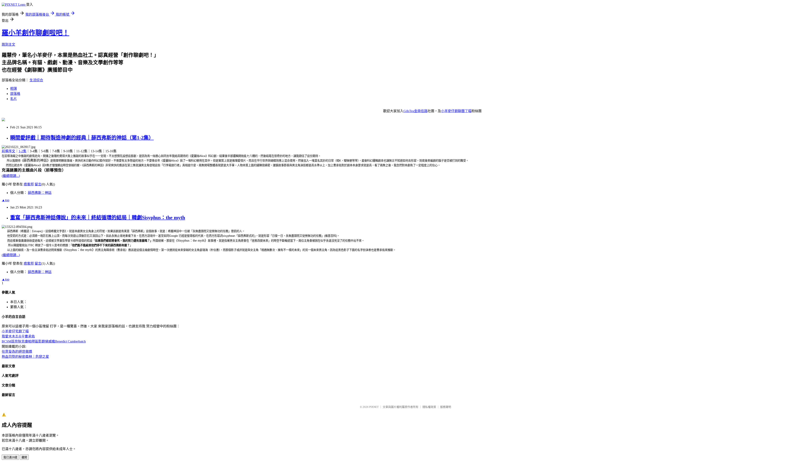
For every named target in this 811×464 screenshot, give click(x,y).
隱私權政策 (429, 406)
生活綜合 (36, 80)
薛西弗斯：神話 (40, 193)
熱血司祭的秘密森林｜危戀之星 (25, 356)
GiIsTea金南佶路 (401, 111)
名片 (13, 99)
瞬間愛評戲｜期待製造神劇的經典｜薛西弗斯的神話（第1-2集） (82, 137)
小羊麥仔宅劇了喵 (15, 331)
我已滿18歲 (10, 457)
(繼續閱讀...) (11, 176)
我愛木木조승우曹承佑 (18, 336)
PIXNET (374, 406)
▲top (5, 200)
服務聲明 (445, 406)
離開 (24, 457)
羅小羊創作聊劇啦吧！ (35, 33)
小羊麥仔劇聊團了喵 (442, 111)
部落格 (15, 93)
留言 (38, 184)
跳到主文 (8, 44)
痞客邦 (29, 184)
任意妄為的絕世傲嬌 (17, 351)
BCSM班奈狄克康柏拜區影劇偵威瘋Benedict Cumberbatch (44, 341)
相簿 (13, 88)
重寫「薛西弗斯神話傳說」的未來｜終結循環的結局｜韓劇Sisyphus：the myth (97, 217)
